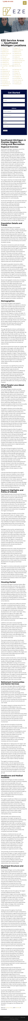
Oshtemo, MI (5, 73)
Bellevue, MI (17, 51)
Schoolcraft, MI (18, 78)
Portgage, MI (17, 76)
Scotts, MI (4, 80)
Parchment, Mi (6, 74)
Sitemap (22, 1017)
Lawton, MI (17, 64)
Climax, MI (5, 55)
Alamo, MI (4, 48)
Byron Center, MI (6, 53)
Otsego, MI (17, 73)
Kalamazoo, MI (18, 62)
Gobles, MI (17, 57)
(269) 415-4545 (8, 1)
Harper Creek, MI (18, 58)
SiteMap (17, 1007)
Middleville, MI (6, 71)
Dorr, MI (4, 57)
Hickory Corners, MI (19, 60)
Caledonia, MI (17, 53)
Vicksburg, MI (17, 83)
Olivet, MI (16, 71)
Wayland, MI (5, 85)
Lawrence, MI (5, 64)
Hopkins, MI (5, 62)
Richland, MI (5, 78)
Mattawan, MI (17, 69)
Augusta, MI (5, 50)
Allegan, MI (17, 48)
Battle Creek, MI (18, 50)
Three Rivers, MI (6, 83)
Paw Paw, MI (17, 74)
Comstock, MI (17, 55)
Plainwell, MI (5, 76)
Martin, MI (4, 69)
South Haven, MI (18, 80)
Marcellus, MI (17, 66)
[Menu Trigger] (25, 3)
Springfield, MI (6, 82)
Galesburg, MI (6, 58)
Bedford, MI (5, 51)
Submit (5, 130)
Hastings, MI (5, 60)
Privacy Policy (9, 1007)
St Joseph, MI (17, 82)
